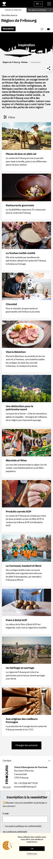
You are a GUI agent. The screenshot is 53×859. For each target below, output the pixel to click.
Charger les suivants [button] (26, 745)
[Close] (47, 793)
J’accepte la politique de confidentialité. (24, 826)
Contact (7, 760)
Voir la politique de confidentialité (15, 832)
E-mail (6, 813)
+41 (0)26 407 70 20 (28, 783)
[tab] (26, 761)
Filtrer (11, 117)
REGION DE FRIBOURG (13, 10)
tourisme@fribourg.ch (25, 786)
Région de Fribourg (11, 62)
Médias (24, 62)
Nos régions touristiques (37, 10)
